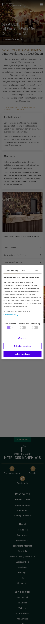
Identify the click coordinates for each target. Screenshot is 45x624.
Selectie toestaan (22, 346)
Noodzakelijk (10, 323)
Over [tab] (36, 270)
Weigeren (22, 338)
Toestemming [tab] (12, 270)
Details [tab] (25, 270)
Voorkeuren (24, 323)
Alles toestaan (22, 354)
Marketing (35, 323)
